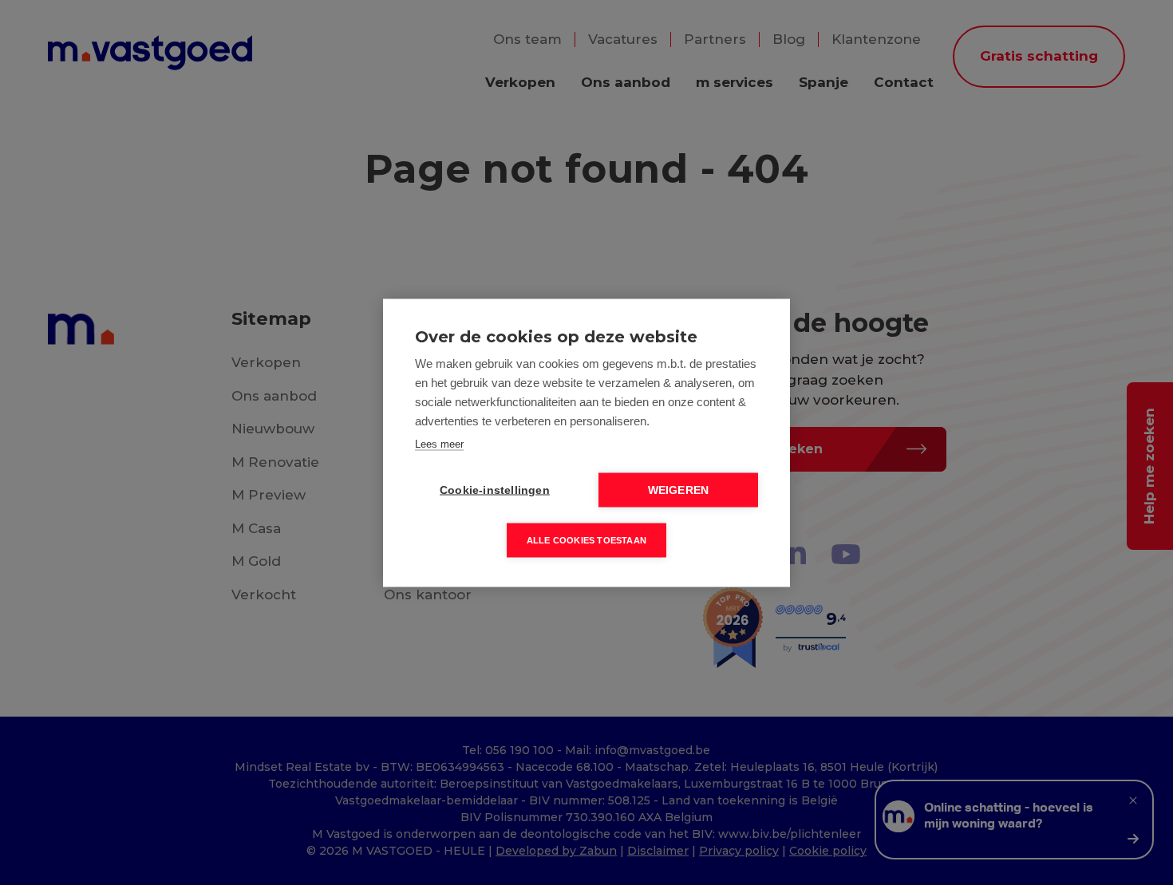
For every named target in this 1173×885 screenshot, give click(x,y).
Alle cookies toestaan (586, 539)
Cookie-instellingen (495, 490)
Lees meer (439, 443)
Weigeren (678, 490)
